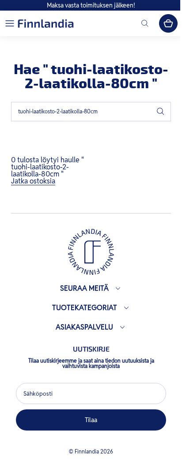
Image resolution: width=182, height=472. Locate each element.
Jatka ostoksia (33, 181)
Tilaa (89, 420)
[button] (9, 23)
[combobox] (91, 111)
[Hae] (160, 111)
